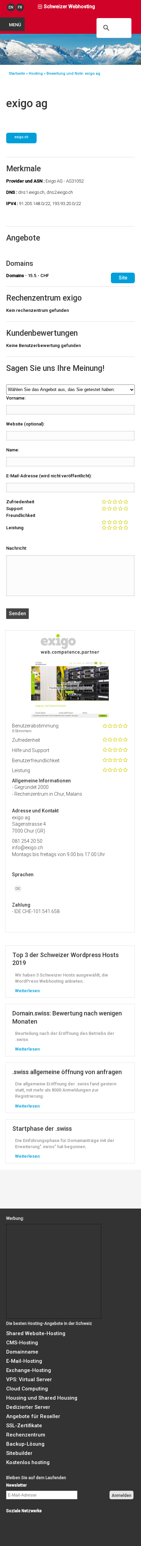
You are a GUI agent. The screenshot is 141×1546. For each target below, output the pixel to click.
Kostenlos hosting (28, 1462)
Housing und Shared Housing (41, 1398)
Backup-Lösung (25, 1444)
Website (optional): (25, 424)
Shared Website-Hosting (35, 1333)
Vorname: (16, 398)
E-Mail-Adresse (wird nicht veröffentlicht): (49, 475)
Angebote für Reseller (33, 1416)
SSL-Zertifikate (24, 1425)
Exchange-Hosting (28, 1370)
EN (11, 7)
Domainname (22, 1352)
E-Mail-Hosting (24, 1361)
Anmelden (121, 1495)
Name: (12, 449)
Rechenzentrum (25, 1435)
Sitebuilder (19, 1453)
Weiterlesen (27, 990)
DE (17, 888)
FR (20, 7)
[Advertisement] (37, 1239)
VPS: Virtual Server (29, 1379)
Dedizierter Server (28, 1407)
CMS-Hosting (22, 1343)
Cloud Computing (27, 1389)
